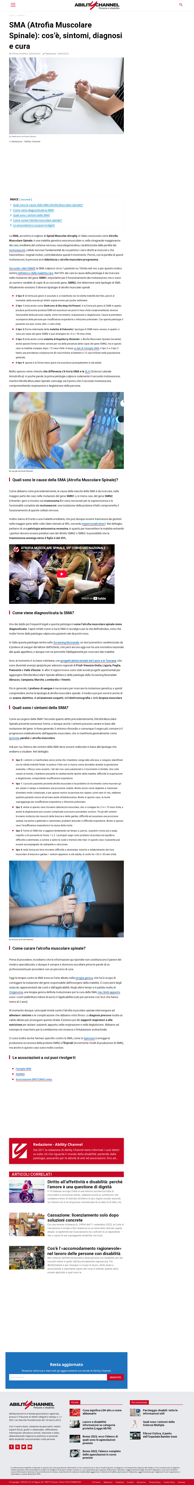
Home (11, 15)
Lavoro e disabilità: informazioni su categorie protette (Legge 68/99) (99, 1425)
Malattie (21, 15)
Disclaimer (141, 1482)
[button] (181, 5)
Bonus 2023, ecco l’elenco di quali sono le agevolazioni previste (100, 1440)
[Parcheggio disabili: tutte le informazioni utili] (135, 1412)
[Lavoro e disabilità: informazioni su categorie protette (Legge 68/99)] (75, 1424)
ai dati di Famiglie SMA (86, 348)
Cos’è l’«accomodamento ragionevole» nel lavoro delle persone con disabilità (84, 1251)
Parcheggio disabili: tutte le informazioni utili (160, 1412)
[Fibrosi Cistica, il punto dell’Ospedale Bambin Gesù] (135, 1435)
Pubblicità (120, 1482)
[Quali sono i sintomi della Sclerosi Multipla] (135, 1424)
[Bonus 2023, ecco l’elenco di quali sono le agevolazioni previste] (75, 1438)
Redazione (108, 1482)
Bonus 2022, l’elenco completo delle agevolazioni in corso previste (102, 1454)
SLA (87, 371)
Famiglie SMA (23, 1068)
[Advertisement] (66, 165)
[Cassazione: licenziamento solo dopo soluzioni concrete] (26, 1224)
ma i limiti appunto (109, 992)
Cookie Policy (169, 1482)
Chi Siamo (96, 1482)
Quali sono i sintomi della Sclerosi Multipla (159, 1423)
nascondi (25, 199)
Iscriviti (115, 1377)
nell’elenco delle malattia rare (35, 273)
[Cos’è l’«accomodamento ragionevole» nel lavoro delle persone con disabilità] (26, 1257)
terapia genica (84, 977)
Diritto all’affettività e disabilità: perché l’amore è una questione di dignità (84, 1184)
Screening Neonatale (66, 642)
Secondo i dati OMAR (22, 268)
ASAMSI (20, 1074)
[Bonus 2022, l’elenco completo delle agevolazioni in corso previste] (75, 1453)
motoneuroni (17, 250)
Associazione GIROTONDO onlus (34, 1079)
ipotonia (14, 738)
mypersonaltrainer (93, 523)
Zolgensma (16, 992)
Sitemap (181, 1482)
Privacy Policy (155, 1482)
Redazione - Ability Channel (26, 141)
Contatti (130, 1482)
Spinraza (89, 1038)
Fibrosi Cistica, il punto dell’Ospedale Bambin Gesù (160, 1435)
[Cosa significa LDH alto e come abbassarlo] (75, 1412)
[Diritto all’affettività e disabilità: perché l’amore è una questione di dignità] (26, 1191)
